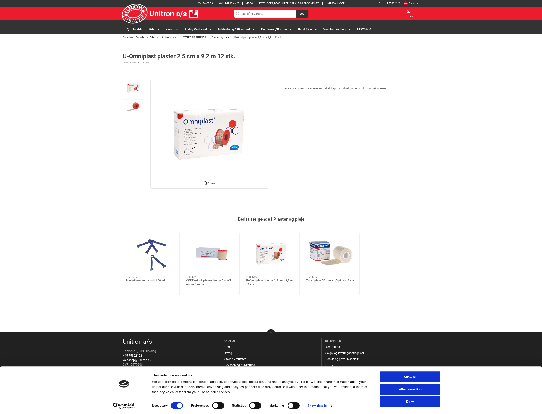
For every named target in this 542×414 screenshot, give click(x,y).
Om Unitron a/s (229, 3)
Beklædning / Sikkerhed (239, 365)
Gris (152, 37)
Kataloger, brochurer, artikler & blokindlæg (289, 3)
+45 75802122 (132, 355)
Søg (302, 13)
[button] (133, 88)
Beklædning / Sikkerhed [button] (234, 29)
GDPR (329, 365)
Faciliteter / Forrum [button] (274, 29)
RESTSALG (364, 29)
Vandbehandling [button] (334, 29)
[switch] (218, 405)
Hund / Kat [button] (305, 29)
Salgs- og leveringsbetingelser (344, 353)
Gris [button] (152, 29)
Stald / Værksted (235, 359)
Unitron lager (335, 3)
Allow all (410, 377)
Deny (410, 401)
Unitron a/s (168, 14)
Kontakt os (205, 3)
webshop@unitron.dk (137, 360)
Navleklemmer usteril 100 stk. (146, 280)
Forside (140, 37)
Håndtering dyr (168, 37)
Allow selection (410, 389)
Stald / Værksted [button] (195, 29)
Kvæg (228, 353)
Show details (317, 405)
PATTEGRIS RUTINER (194, 37)
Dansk (412, 3)
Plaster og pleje (220, 37)
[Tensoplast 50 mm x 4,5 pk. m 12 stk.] (331, 254)
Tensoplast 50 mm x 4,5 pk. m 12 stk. (330, 280)
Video (249, 3)
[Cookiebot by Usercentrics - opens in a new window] (123, 406)
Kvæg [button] (169, 29)
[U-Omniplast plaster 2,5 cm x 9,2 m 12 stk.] (271, 254)
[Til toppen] (271, 333)
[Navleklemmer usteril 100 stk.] (151, 254)
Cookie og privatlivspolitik (342, 359)
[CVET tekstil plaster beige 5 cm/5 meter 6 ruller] (211, 254)
